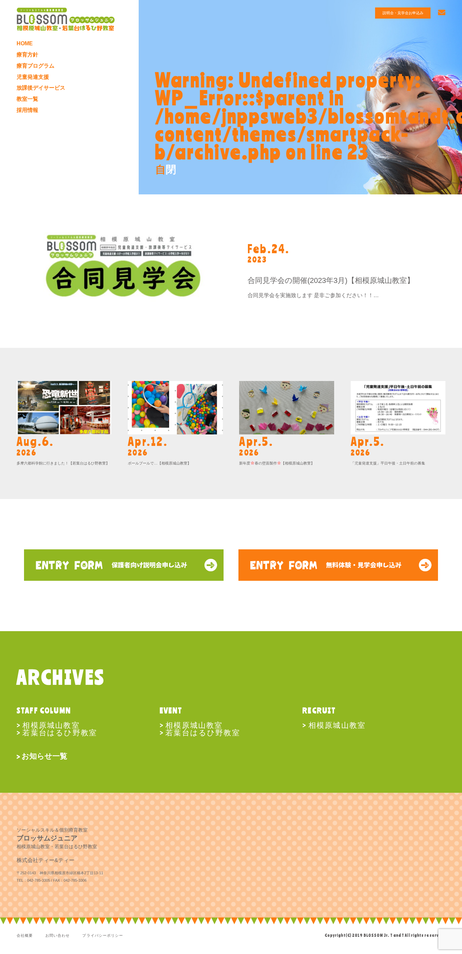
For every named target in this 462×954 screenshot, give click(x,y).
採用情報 (27, 110)
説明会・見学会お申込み (403, 13)
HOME (25, 43)
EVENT (171, 710)
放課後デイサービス (41, 88)
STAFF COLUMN (44, 710)
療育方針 (27, 54)
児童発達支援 (33, 77)
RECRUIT (319, 710)
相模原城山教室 (50, 724)
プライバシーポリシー (102, 935)
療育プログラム (35, 66)
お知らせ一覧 (44, 756)
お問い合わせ (57, 935)
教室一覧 (27, 99)
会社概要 (25, 935)
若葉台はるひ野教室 (59, 732)
